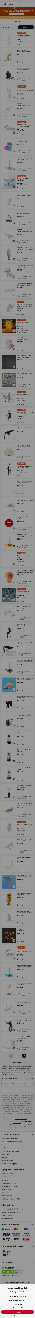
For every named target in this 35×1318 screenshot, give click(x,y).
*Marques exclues (17, 1316)
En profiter (17, 1312)
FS (17, 1307)
